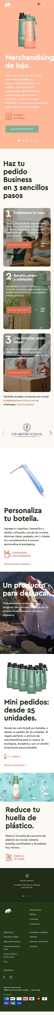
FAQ (5, 961)
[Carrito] (37, 5)
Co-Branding (34, 924)
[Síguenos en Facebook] (5, 977)
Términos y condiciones (39, 941)
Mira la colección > (16, 635)
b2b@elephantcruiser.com (19, 400)
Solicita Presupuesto (18, 244)
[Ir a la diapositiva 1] (23, 896)
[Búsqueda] (49, 5)
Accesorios (34, 919)
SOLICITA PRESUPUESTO (22, 129)
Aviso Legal (35, 990)
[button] (19, 140)
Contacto (33, 946)
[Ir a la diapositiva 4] (30, 896)
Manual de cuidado (11, 937)
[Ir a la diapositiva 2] (25, 896)
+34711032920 (25, 404)
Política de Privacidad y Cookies (16, 990)
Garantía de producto (12, 941)
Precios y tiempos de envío (12, 948)
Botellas (33, 914)
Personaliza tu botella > (17, 564)
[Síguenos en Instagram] (11, 977)
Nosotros (33, 937)
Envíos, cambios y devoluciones (10, 955)
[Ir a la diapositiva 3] (28, 896)
